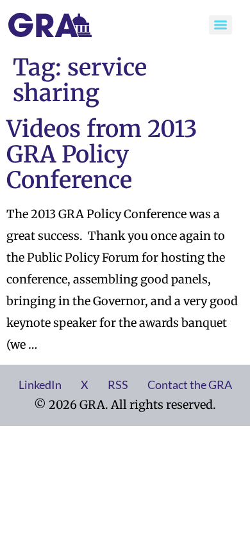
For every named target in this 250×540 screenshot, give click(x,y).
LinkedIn (40, 384)
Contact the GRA (189, 384)
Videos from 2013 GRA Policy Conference (101, 155)
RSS (118, 384)
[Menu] (220, 25)
